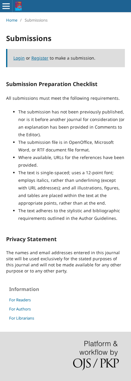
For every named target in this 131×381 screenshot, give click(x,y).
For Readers (20, 300)
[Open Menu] (6, 6)
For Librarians (21, 318)
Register (39, 58)
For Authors (20, 309)
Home (11, 20)
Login (19, 58)
